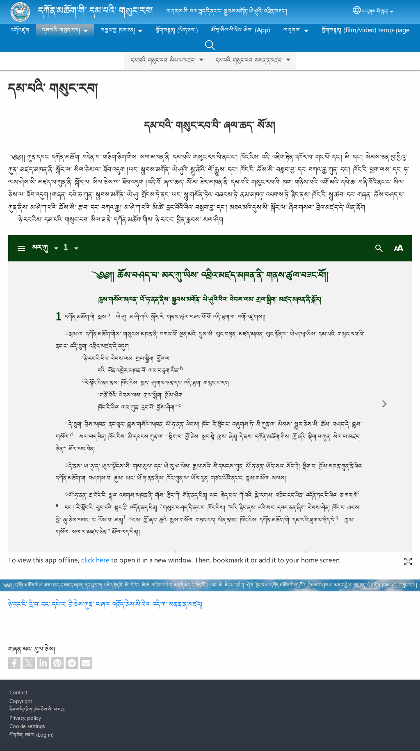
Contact (18, 693)
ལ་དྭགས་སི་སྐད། (375, 12)
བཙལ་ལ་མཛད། (210, 45)
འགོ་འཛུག (20, 30)
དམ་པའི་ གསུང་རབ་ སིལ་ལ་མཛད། (163, 61)
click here (95, 561)
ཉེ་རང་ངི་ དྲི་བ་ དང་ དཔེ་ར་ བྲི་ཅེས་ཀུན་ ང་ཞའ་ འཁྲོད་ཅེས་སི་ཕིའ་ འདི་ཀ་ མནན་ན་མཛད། (105, 605)
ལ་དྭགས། (292, 30)
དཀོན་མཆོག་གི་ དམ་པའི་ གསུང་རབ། (95, 12)
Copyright (20, 701)
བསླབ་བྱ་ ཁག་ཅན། (118, 30)
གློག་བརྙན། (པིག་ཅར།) (176, 30)
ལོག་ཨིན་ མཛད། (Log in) (31, 735)
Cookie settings (27, 726)
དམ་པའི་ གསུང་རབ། (61, 30)
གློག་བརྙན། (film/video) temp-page (365, 30)
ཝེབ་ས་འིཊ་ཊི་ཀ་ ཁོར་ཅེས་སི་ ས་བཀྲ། (37, 709)
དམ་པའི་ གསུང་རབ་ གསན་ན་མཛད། (249, 61)
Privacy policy (25, 718)
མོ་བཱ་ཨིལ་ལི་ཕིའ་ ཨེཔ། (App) (240, 30)
